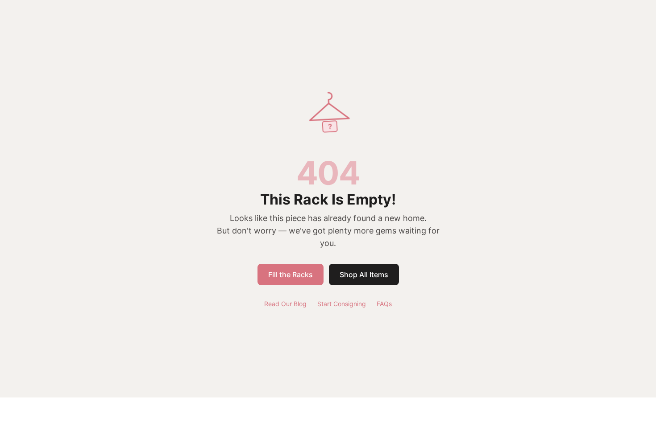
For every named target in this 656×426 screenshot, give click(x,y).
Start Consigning (341, 303)
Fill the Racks (290, 274)
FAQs (384, 303)
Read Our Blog (285, 303)
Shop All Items (364, 274)
